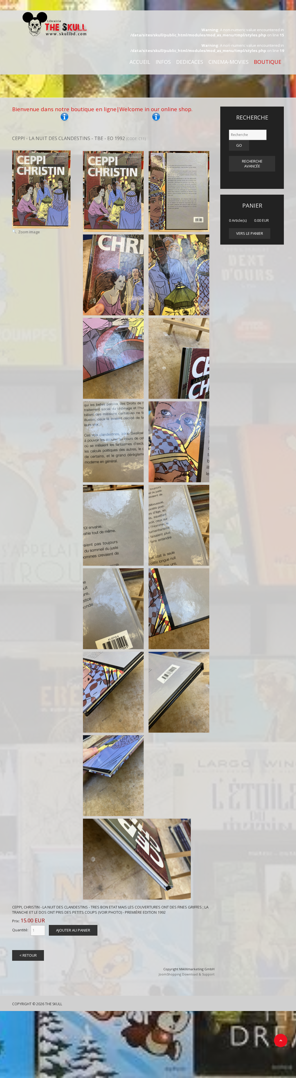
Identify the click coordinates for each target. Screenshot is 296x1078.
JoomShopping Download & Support (186, 974)
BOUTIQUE (267, 62)
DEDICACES (189, 62)
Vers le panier (249, 233)
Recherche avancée (252, 164)
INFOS (163, 62)
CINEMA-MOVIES (228, 62)
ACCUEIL (140, 62)
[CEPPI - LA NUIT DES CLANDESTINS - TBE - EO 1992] (113, 191)
